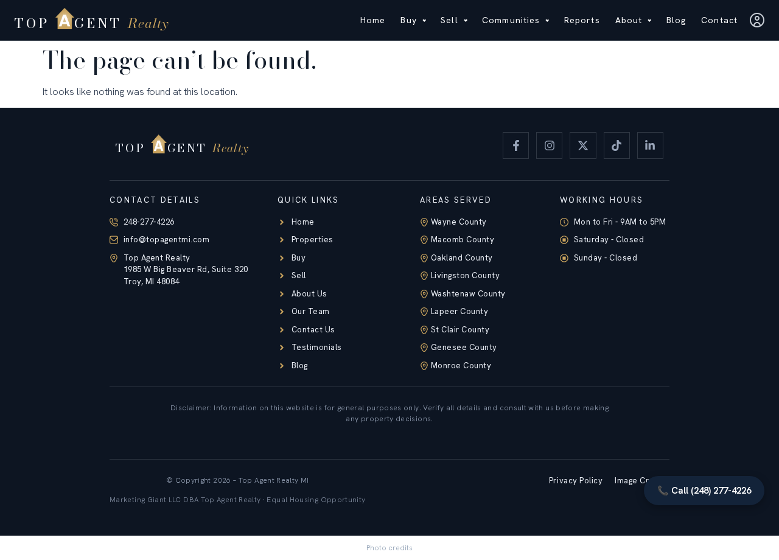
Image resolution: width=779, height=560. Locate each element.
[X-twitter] (583, 145)
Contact (719, 20)
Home (372, 20)
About (629, 20)
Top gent (89, 23)
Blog (676, 20)
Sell (449, 20)
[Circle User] (757, 20)
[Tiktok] (617, 145)
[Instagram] (549, 145)
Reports (582, 20)
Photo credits (389, 548)
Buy (408, 20)
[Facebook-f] (516, 145)
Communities (511, 20)
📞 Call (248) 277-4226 (704, 491)
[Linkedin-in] (650, 145)
